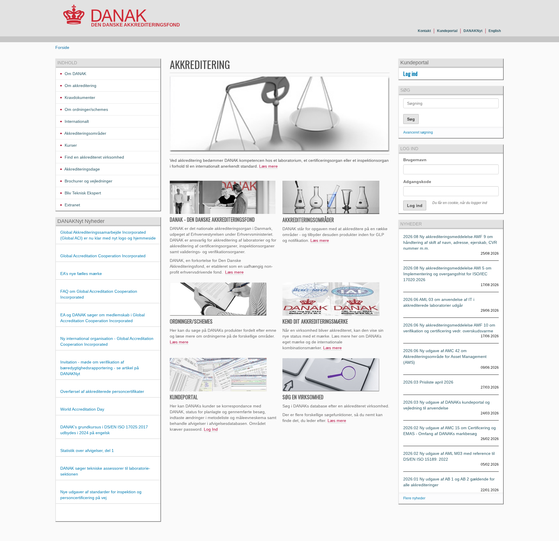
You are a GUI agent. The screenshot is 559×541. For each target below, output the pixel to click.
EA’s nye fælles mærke (81, 273)
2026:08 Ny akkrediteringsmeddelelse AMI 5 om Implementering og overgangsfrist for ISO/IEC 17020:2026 (447, 274)
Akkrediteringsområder (84, 133)
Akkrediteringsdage (81, 169)
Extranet (71, 205)
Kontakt (424, 31)
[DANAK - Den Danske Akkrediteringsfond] (104, 16)
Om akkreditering (79, 85)
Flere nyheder (414, 498)
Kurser (70, 145)
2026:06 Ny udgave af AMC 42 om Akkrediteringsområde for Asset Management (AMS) (445, 356)
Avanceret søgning (418, 132)
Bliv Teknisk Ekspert (82, 193)
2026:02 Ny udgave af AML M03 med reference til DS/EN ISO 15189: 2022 (449, 456)
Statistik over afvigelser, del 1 (87, 450)
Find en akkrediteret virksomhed (93, 157)
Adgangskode (417, 181)
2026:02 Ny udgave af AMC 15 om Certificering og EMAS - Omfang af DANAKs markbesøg (449, 430)
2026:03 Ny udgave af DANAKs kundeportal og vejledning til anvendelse (446, 405)
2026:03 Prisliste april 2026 (428, 382)
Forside (62, 47)
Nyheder (411, 223)
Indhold (67, 62)
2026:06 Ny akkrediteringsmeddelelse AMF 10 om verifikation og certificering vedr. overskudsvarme (449, 328)
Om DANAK (74, 73)
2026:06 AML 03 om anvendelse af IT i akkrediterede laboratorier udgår (438, 302)
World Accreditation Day (82, 409)
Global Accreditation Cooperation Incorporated (103, 255)
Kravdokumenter (79, 97)
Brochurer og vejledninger (87, 181)
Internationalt (76, 121)
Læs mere (268, 166)
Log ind (410, 73)
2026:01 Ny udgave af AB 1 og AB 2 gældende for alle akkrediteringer (449, 482)
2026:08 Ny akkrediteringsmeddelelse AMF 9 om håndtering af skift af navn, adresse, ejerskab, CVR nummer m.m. (450, 242)
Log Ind (211, 429)
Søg (405, 90)
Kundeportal (447, 31)
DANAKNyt (473, 31)
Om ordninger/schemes (85, 109)
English (495, 31)
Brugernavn (415, 159)
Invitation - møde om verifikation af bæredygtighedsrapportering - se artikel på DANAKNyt (99, 368)
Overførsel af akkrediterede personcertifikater (102, 391)
